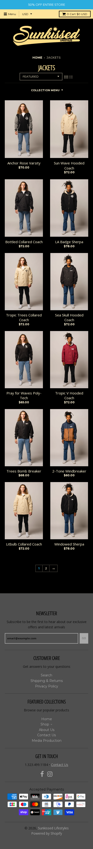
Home (37, 57)
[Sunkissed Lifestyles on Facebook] (42, 774)
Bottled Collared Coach (24, 241)
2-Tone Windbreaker (69, 471)
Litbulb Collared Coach (24, 544)
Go (84, 638)
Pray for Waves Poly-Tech (23, 395)
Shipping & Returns (47, 681)
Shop (45, 724)
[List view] (71, 77)
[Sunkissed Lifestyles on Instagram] (50, 774)
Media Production (47, 740)
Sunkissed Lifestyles (53, 828)
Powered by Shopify (46, 833)
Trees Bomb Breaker (23, 471)
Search (46, 675)
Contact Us (46, 735)
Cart (77, 14)
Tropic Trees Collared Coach (24, 317)
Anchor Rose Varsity (24, 163)
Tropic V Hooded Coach (69, 395)
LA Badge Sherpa (69, 241)
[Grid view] (66, 77)
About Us (46, 730)
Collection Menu (45, 90)
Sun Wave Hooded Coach (69, 165)
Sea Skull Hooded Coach (69, 317)
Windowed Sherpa (69, 544)
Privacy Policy (46, 686)
